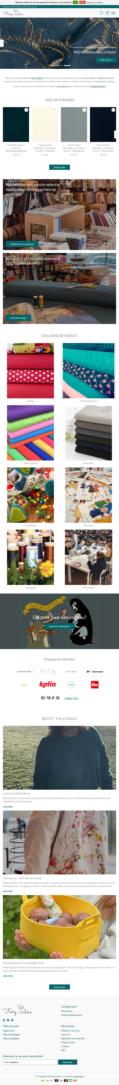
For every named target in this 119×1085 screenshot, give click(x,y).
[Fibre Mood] (71, 671)
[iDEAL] (42, 1080)
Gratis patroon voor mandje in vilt (23, 962)
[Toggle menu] (113, 13)
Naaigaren (30, 587)
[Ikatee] (24, 685)
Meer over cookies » (95, 2)
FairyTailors (37, 78)
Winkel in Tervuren (70, 1030)
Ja (75, 2)
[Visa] (47, 1080)
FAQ (63, 1050)
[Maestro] (56, 1080)
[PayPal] (75, 1080)
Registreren (9, 1030)
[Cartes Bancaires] (70, 1080)
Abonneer (68, 1062)
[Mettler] (71, 685)
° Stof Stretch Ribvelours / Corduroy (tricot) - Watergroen (74, 148)
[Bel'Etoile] (48, 671)
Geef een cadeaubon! (59, 626)
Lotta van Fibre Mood (16, 793)
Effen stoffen (30, 463)
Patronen (88, 525)
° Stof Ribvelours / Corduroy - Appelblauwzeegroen (16, 148)
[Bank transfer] (61, 1080)
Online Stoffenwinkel (71, 1015)
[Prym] (95, 685)
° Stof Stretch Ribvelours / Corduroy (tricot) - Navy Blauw (103, 148)
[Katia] (48, 685)
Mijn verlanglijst (11, 1038)
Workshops (88, 587)
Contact (65, 1046)
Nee (82, 2)
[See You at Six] (50, 698)
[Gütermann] (95, 671)
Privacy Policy (68, 1042)
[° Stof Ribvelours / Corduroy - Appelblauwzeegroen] (16, 124)
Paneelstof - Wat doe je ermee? (22, 878)
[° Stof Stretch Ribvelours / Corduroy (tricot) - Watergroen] (74, 124)
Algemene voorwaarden (73, 1038)
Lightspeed (78, 1076)
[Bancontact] (52, 1080)
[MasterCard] (66, 1080)
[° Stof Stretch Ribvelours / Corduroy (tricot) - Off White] (45, 124)
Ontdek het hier (97, 86)
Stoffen (30, 401)
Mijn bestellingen (11, 1034)
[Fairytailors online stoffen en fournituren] (13, 13)
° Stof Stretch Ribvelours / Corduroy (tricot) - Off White (45, 148)
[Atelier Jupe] (24, 671)
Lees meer (8, 806)
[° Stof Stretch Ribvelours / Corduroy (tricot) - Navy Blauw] (103, 124)
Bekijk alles (59, 167)
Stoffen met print (88, 401)
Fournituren (30, 525)
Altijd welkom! (106, 60)
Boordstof (88, 463)
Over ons (65, 1034)
